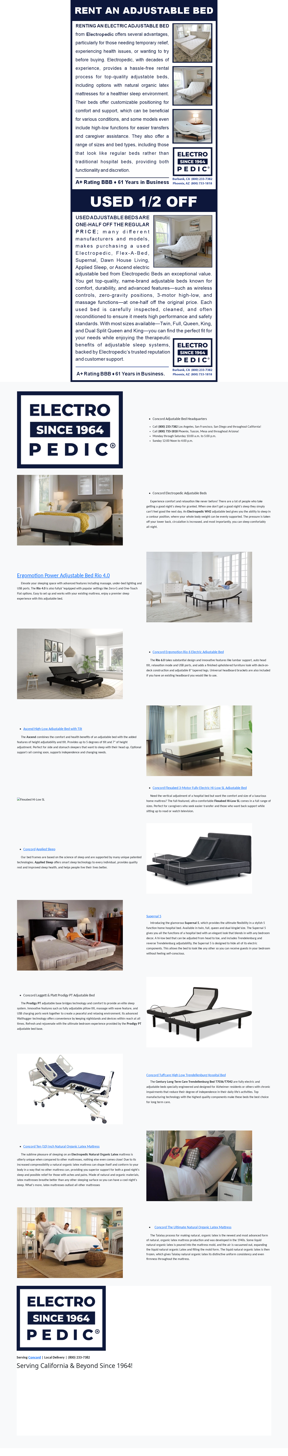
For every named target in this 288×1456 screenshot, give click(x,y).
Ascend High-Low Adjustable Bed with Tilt (52, 729)
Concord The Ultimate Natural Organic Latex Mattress (193, 1227)
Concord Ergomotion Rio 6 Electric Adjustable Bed (188, 652)
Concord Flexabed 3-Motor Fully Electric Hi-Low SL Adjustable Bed (200, 788)
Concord (29, 849)
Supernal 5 (153, 916)
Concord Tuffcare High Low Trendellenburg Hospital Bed (186, 1075)
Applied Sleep (45, 849)
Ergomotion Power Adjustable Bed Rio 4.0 (63, 576)
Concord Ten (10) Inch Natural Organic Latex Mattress (61, 1147)
